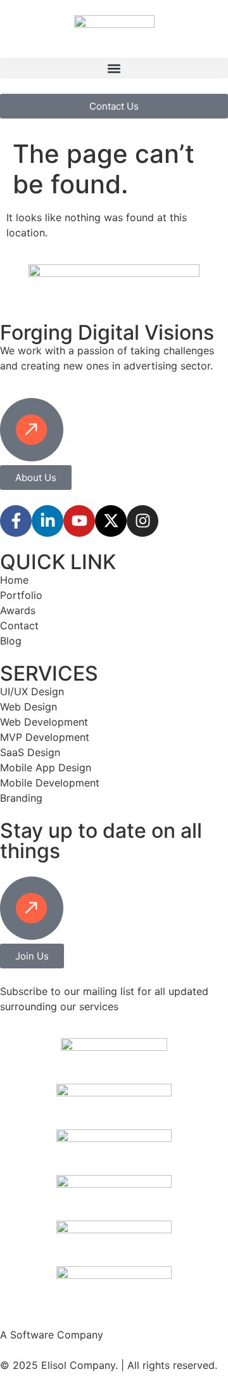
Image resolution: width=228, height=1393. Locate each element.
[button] (114, 68)
